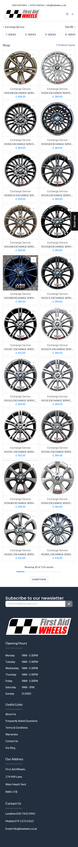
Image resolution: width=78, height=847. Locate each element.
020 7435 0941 (25, 813)
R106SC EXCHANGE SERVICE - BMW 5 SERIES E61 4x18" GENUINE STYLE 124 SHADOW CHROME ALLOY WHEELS (20, 554)
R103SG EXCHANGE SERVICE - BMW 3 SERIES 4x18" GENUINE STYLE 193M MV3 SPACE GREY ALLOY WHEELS (57, 452)
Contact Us (11, 741)
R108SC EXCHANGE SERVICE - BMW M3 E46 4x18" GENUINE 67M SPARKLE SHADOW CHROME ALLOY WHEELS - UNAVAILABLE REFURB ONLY (57, 554)
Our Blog (10, 747)
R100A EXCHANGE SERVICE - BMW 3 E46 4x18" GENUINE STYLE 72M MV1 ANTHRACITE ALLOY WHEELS (20, 144)
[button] (33, 54)
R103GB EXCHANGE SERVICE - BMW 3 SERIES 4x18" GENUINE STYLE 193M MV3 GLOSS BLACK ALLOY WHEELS (57, 246)
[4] (67, 14)
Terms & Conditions (16, 727)
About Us (10, 714)
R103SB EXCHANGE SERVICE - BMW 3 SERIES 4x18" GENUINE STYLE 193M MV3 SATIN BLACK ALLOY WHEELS (20, 298)
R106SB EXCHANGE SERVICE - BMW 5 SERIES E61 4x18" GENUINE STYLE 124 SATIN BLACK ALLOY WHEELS (20, 503)
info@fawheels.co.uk (25, 828)
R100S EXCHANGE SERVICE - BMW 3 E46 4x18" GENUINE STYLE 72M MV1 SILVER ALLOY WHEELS (57, 93)
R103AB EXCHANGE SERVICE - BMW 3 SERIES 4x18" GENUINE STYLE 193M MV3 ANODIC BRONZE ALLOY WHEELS (20, 246)
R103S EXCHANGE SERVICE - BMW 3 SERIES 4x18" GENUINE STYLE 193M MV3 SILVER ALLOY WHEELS (57, 400)
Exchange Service (20, 88)
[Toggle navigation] (72, 14)
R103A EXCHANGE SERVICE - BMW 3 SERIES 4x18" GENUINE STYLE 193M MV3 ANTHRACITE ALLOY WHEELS (57, 195)
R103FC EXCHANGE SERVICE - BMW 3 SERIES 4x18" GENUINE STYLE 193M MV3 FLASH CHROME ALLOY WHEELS (20, 349)
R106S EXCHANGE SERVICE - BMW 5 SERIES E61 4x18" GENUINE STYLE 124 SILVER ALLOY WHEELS (57, 503)
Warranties (11, 734)
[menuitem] (11, 34)
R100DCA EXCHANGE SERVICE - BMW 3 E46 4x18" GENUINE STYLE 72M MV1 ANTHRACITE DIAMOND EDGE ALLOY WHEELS (20, 195)
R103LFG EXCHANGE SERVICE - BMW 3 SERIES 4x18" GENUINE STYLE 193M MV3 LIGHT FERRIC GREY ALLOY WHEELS (57, 349)
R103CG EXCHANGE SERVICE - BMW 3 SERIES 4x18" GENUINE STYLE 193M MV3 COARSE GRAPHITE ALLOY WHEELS (57, 298)
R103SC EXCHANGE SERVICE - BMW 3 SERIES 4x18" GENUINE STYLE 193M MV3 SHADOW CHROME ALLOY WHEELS (20, 452)
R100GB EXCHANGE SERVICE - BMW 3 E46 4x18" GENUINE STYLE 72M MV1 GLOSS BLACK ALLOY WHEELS (57, 144)
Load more (39, 579)
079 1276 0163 (24, 821)
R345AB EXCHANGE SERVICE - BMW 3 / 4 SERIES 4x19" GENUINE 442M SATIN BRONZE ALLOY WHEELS (20, 93)
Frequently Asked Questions (21, 721)
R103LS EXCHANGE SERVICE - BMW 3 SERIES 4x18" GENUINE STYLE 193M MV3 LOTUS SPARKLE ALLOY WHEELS (20, 400)
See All (69, 26)
